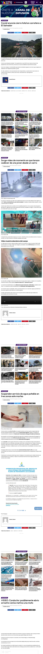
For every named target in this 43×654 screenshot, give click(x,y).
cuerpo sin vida (14, 324)
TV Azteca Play (19, 2)
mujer (19, 324)
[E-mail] (3, 86)
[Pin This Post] (25, 32)
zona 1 (28, 324)
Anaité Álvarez (6, 29)
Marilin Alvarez (6, 606)
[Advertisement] (21, 102)
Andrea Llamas (6, 166)
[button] (26, 2)
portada (24, 324)
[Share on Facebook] (11, 32)
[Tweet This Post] (17, 32)
